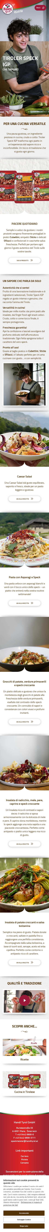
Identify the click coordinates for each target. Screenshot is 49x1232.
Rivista (24, 1160)
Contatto (24, 1163)
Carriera (24, 1156)
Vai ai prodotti (23, 260)
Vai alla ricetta (22, 499)
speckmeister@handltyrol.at (24, 1141)
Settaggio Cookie (24, 1220)
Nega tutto (24, 1226)
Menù (38, 8)
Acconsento (24, 1213)
